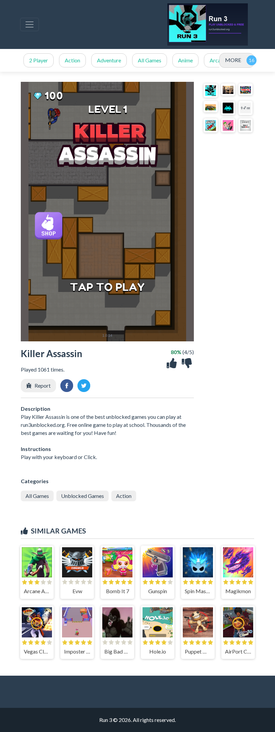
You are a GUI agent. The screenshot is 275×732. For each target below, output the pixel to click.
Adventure (109, 60)
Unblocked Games (82, 496)
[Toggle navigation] (29, 24)
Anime (185, 60)
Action (72, 60)
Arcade (218, 60)
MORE (233, 60)
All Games (149, 60)
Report (43, 385)
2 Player (38, 60)
